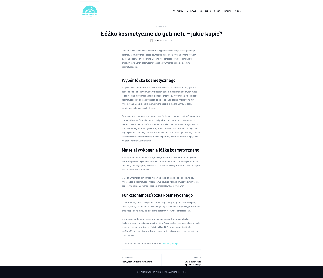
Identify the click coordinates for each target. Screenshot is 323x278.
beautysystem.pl (170, 243)
